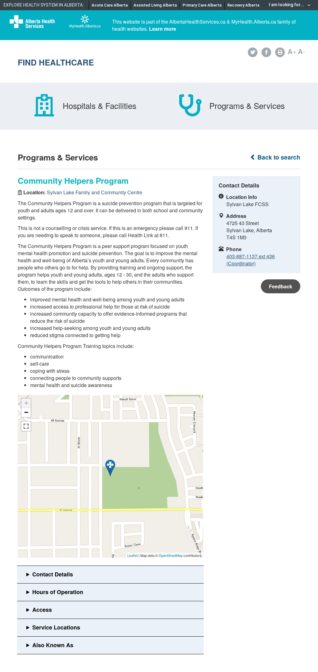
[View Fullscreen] (26, 426)
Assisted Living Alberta (155, 5)
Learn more (162, 28)
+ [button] (26, 403)
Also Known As (52, 645)
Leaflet (132, 555)
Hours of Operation (57, 592)
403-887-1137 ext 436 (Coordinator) (250, 260)
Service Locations (56, 627)
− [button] (26, 412)
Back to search (278, 157)
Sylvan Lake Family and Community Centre (94, 192)
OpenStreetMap (171, 555)
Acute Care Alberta (110, 5)
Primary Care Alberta (202, 5)
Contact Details (52, 574)
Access (42, 610)
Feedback (280, 286)
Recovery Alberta (243, 5)
